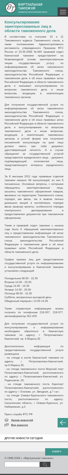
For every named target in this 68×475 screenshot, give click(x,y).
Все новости (19, 424)
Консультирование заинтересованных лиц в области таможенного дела (30, 26)
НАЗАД (63, 422)
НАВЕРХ (56, 452)
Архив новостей (22, 420)
